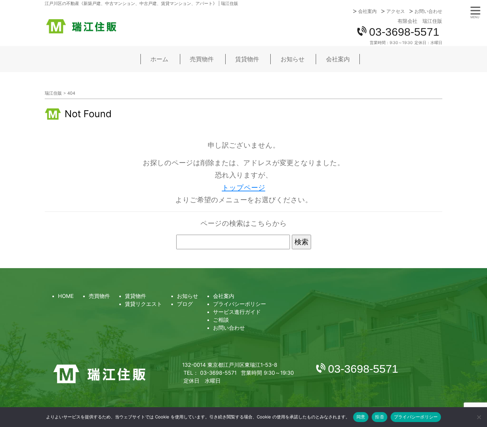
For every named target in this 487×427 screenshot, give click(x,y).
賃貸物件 (247, 59)
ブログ (185, 304)
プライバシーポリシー (239, 304)
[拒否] (478, 417)
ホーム (159, 59)
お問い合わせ (428, 11)
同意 (360, 416)
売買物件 (202, 59)
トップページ (243, 187)
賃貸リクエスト (143, 304)
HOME (66, 296)
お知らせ (292, 59)
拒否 (379, 416)
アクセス (395, 11)
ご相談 (221, 319)
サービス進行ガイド (237, 311)
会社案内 (367, 11)
